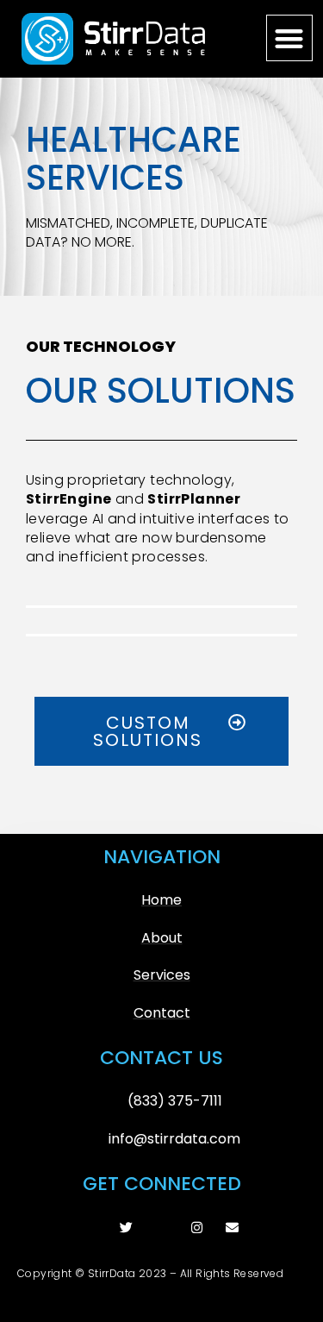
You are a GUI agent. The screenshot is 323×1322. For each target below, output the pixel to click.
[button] (290, 38)
